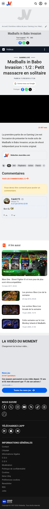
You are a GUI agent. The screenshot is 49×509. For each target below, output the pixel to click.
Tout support (20, 38)
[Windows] (17, 430)
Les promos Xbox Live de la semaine (34, 293)
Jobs (4, 491)
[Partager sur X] (27, 42)
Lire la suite (6, 385)
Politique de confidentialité (13, 469)
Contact (5, 447)
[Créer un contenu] (46, 26)
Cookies (5, 472)
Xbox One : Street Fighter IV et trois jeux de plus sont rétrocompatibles (22, 281)
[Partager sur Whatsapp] (23, 42)
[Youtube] (24, 406)
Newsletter (6, 483)
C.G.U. (4, 458)
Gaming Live (32, 26)
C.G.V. (4, 461)
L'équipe (5, 450)
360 (31, 38)
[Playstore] (4, 430)
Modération (7, 465)
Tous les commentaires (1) (14, 179)
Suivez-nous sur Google (26, 84)
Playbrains (22, 166)
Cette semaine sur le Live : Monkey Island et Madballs (34, 321)
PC (28, 38)
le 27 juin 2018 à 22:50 (19, 204)
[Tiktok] (37, 406)
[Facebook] (4, 406)
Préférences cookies (11, 480)
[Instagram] (17, 406)
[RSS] (31, 406)
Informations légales (11, 454)
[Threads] (44, 406)
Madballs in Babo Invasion (24, 33)
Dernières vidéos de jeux (18, 26)
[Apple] (11, 430)
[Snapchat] (4, 413)
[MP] (22, 199)
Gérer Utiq (6, 476)
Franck (38, 166)
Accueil (4, 26)
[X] (11, 406)
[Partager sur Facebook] (20, 42)
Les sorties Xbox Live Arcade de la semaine (31, 307)
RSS (3, 487)
